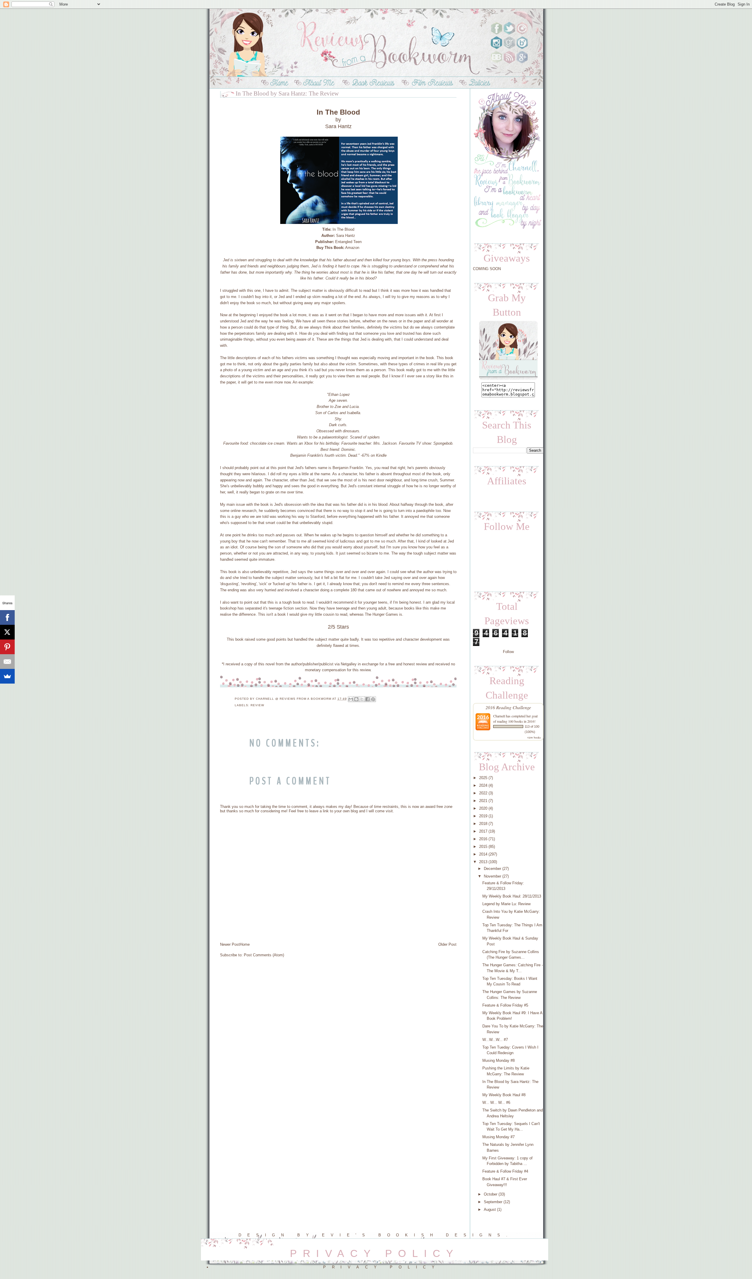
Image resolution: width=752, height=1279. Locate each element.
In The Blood (343, 229)
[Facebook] (7, 617)
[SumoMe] (7, 676)
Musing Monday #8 (498, 1060)
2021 (483, 800)
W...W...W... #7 (495, 1039)
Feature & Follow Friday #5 (505, 1005)
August (490, 1209)
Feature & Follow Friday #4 (505, 1171)
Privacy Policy (382, 1267)
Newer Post (230, 944)
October (490, 1194)
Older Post (447, 944)
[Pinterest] (7, 647)
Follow (508, 651)
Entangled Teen (348, 242)
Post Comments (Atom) (264, 955)
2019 (483, 816)
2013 (483, 862)
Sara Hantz (345, 235)
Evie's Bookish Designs (414, 1235)
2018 (483, 823)
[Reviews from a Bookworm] (508, 379)
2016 (483, 839)
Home (245, 944)
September (493, 1202)
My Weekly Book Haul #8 (504, 1095)
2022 (483, 793)
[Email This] (351, 699)
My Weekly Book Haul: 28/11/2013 (511, 896)
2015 (483, 846)
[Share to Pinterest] (373, 699)
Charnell (499, 716)
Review (257, 705)
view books (534, 737)
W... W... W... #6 (496, 1102)
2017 (483, 831)
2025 (483, 778)
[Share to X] (362, 699)
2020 (483, 808)
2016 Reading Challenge (508, 707)
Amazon (352, 247)
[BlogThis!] (356, 699)
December (492, 868)
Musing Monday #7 (498, 1137)
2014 (483, 854)
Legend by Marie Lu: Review (506, 904)
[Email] (7, 661)
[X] (7, 632)
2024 (483, 785)
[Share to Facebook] (367, 699)
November (492, 876)
